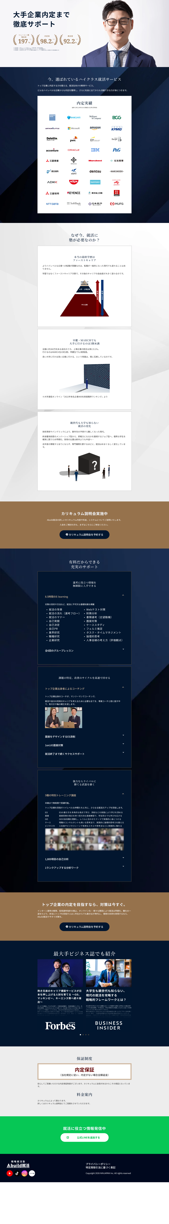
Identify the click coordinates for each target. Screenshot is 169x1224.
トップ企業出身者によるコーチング (64, 688)
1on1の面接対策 (54, 745)
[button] (84, 596)
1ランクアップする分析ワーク (62, 867)
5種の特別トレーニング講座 (60, 795)
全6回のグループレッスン (59, 650)
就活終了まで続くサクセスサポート (65, 754)
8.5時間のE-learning (56, 596)
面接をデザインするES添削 (60, 736)
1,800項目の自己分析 (57, 859)
